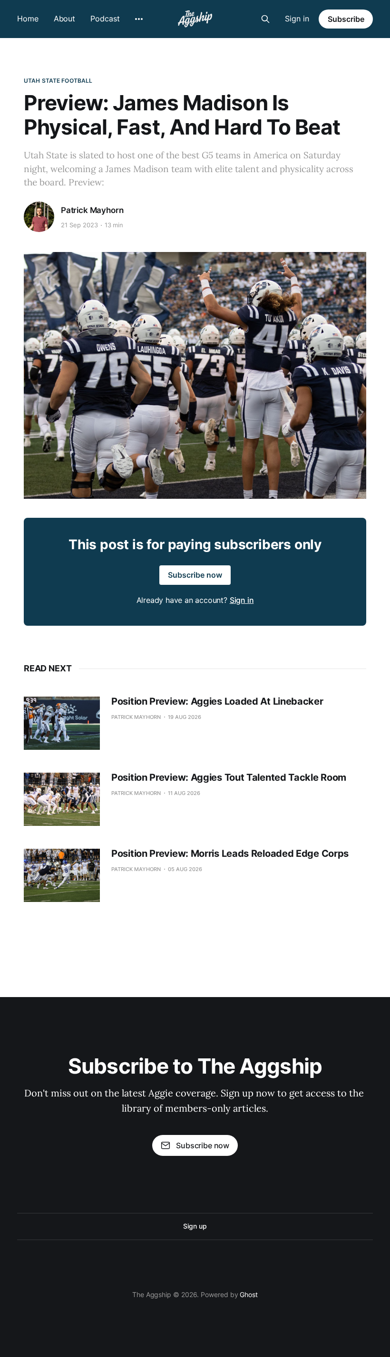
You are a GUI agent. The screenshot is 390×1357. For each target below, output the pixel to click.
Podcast (104, 18)
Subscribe (346, 19)
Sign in (297, 18)
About (65, 18)
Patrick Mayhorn (92, 210)
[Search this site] (265, 19)
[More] (139, 19)
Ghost (249, 1294)
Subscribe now (195, 575)
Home (28, 18)
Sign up (194, 1226)
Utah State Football (58, 80)
